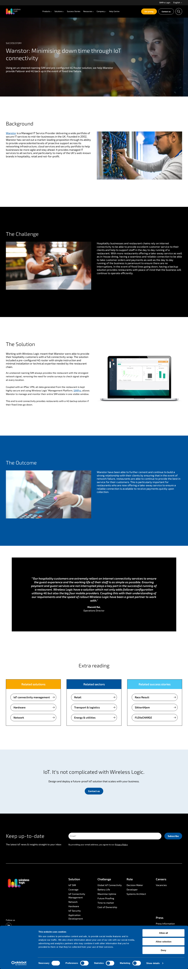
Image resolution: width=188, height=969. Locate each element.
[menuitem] (165, 2)
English (177, 2)
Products (46, 11)
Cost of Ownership (107, 907)
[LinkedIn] (8, 925)
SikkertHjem (142, 707)
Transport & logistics (87, 707)
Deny (163, 950)
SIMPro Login (164, 2)
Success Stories (73, 11)
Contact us (166, 11)
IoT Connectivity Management (76, 895)
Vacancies (161, 885)
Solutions (58, 11)
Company (101, 11)
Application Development (75, 917)
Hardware (20, 707)
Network (19, 717)
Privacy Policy (121, 844)
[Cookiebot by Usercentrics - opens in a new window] (19, 963)
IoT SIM (72, 885)
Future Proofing (106, 898)
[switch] (84, 963)
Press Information (165, 923)
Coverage (73, 889)
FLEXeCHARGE (143, 717)
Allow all (163, 933)
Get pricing (149, 11)
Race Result (142, 697)
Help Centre (114, 11)
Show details (153, 963)
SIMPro (77, 390)
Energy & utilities (84, 717)
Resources (87, 11)
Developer (132, 889)
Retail (77, 697)
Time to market (106, 902)
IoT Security (74, 910)
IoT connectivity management (32, 697)
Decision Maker (135, 885)
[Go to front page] (18, 882)
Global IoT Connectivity (110, 885)
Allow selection (163, 941)
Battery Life (104, 889)
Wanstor (11, 133)
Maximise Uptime (107, 893)
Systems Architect (136, 893)
